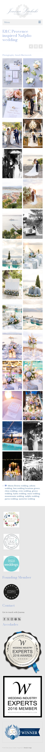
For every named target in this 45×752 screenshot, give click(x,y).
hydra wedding (19, 493)
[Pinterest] (15, 619)
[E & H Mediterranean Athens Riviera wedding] (31, 46)
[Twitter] (8, 619)
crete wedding (24, 491)
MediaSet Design (28, 747)
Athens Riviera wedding (18, 485)
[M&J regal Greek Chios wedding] (41, 46)
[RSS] (19, 619)
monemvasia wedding (14, 496)
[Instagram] (12, 619)
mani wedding (33, 493)
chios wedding (11, 491)
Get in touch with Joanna (13, 612)
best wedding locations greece (26, 488)
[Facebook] (4, 619)
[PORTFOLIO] (36, 46)
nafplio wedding (32, 496)
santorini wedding (27, 499)
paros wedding (11, 499)
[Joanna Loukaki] (22, 11)
